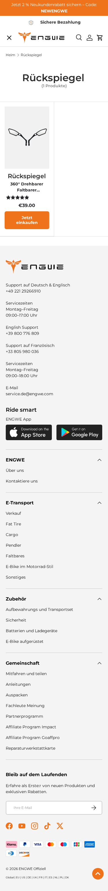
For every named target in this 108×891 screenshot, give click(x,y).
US (23, 877)
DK (67, 877)
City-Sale (21, 39)
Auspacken (17, 695)
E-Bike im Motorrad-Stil (29, 566)
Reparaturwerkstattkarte (30, 748)
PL (61, 877)
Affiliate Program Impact (31, 726)
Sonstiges (16, 577)
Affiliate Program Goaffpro (33, 737)
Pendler (13, 545)
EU (18, 877)
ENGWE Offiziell (32, 869)
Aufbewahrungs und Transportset (39, 609)
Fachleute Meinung (25, 705)
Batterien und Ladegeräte (31, 630)
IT (46, 877)
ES (50, 877)
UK (35, 877)
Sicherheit (16, 620)
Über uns (15, 470)
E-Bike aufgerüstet (24, 641)
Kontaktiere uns (22, 481)
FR (41, 877)
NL (56, 877)
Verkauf (13, 513)
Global (10, 877)
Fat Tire (13, 524)
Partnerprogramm (24, 716)
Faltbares (15, 555)
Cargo (12, 534)
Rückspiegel (27, 176)
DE (29, 877)
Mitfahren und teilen (26, 673)
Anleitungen (18, 684)
